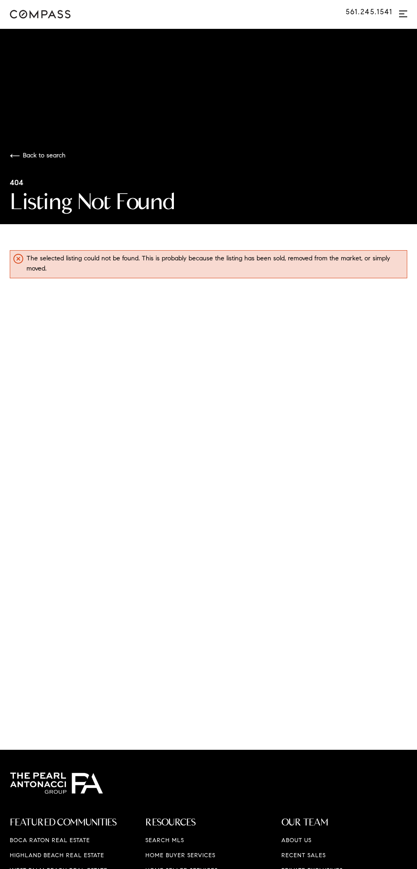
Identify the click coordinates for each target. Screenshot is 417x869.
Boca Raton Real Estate (50, 841)
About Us (296, 841)
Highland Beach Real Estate (57, 856)
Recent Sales (303, 856)
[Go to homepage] (51, 14)
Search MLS (164, 841)
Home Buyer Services (180, 856)
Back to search (44, 156)
